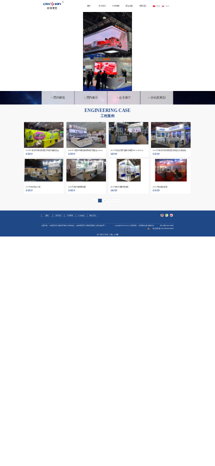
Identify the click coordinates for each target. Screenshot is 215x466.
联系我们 (143, 6)
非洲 (116, 117)
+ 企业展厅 (123, 98)
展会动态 (129, 6)
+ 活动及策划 (156, 98)
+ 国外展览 (58, 98)
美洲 (108, 117)
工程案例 (115, 6)
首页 (88, 6)
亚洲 (90, 117)
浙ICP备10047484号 (167, 225)
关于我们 (102, 6)
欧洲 (99, 117)
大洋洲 (127, 117)
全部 (82, 117)
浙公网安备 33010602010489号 (163, 228)
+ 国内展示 (91, 98)
